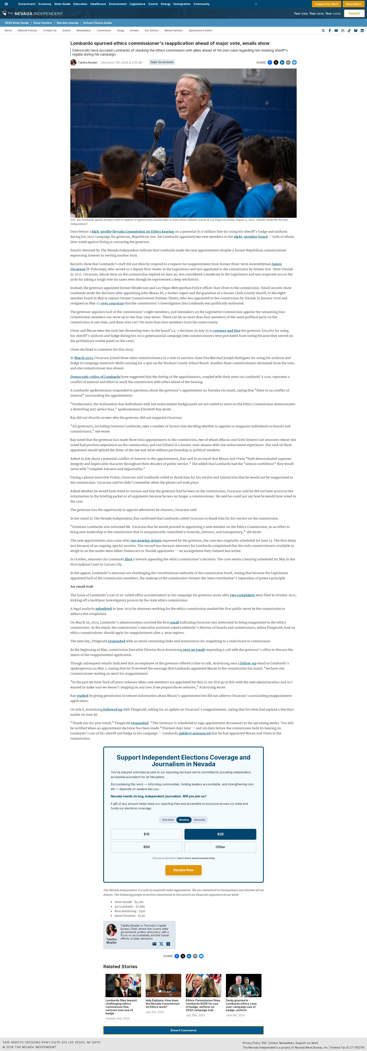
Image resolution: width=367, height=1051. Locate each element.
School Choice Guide (97, 22)
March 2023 (83, 358)
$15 (146, 834)
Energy (166, 4)
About (8, 30)
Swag (120, 30)
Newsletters (353, 4)
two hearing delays (145, 540)
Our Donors (151, 30)
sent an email (193, 650)
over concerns (112, 303)
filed (128, 559)
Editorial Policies (27, 30)
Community (201, 4)
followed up (112, 709)
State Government (162, 62)
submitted (103, 608)
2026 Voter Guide (17, 22)
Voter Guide (62, 4)
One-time (168, 819)
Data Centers (42, 22)
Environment (118, 4)
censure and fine (226, 330)
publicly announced (194, 733)
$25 (220, 834)
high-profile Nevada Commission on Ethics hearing (133, 231)
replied (82, 696)
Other (220, 847)
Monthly (184, 819)
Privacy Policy (251, 1043)
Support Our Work (326, 4)
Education (80, 4)
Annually (199, 819)
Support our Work (307, 1043)
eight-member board (251, 237)
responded (116, 641)
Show (183, 1030)
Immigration (182, 4)
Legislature (137, 4)
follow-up (248, 663)
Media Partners (174, 30)
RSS (264, 1043)
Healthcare (98, 4)
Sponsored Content (200, 30)
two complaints (242, 595)
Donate (134, 30)
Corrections (104, 30)
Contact (273, 1043)
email (174, 622)
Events (67, 30)
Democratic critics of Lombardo (95, 377)
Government (26, 4)
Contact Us (50, 30)
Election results (68, 22)
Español (354, 13)
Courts (153, 4)
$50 (146, 847)
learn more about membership (196, 858)
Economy (44, 4)
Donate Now (183, 870)
